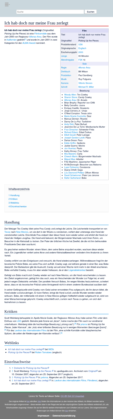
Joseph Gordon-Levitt (74, 137)
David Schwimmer (72, 175)
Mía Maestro (70, 153)
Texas (7, 231)
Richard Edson (71, 132)
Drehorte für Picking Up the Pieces (30, 367)
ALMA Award (29, 42)
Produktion (66, 75)
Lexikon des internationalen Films (31, 330)
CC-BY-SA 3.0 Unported (72, 395)
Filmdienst (92, 380)
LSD (19, 320)
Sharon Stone (70, 97)
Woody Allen (70, 94)
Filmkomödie (40, 33)
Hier (39, 401)
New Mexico (22, 231)
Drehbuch (65, 71)
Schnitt (64, 86)
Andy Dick (69, 124)
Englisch (82, 48)
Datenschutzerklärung (64, 415)
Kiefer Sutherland (72, 177)
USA (80, 44)
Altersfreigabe (67, 59)
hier (28, 401)
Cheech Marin (70, 156)
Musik (64, 79)
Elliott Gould (69, 134)
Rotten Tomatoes (43, 352)
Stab (84, 63)
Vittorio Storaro (85, 83)
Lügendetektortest (77, 269)
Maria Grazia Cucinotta (75, 116)
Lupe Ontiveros (71, 167)
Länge (64, 55)
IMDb (51, 349)
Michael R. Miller (86, 86)
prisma (84, 324)
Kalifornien (12, 39)
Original (92, 370)
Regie (64, 67)
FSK (80, 59)
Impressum (43, 415)
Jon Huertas (70, 148)
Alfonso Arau (84, 67)
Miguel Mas (69, 159)
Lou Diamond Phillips (74, 172)
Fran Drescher (71, 129)
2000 (80, 52)
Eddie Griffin (70, 143)
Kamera (64, 83)
